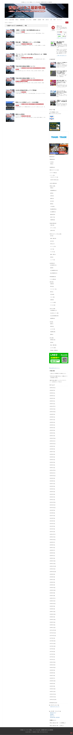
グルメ (51, 297)
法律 (51, 195)
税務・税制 (17, 81)
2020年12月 (52, 534)
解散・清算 (52, 254)
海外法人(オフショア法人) (39, 104)
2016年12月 (52, 662)
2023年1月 (52, 467)
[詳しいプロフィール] (53, 28)
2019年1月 (52, 595)
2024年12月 (52, 406)
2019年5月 (52, 584)
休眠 (51, 187)
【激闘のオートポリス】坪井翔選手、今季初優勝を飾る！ (62, 101)
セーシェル (52, 246)
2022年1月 (52, 499)
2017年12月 (52, 630)
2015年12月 (52, 694)
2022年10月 (52, 475)
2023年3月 (52, 462)
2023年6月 (52, 454)
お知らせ (47, 19)
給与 (51, 235)
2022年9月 (52, 478)
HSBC (51, 225)
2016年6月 (52, 678)
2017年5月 (52, 648)
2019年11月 (52, 568)
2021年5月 (52, 520)
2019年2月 (52, 592)
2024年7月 (52, 419)
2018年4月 (52, 619)
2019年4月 (52, 587)
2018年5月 (52, 616)
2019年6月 (52, 582)
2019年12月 (52, 566)
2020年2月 (52, 560)
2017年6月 (52, 646)
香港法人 (17, 19)
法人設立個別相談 (53, 315)
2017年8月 (52, 640)
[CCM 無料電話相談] (53, 44)
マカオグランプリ (53, 177)
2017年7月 (52, 643)
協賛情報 (51, 318)
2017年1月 (52, 659)
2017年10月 (52, 635)
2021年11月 (52, 504)
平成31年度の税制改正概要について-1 (25, 78)
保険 (51, 163)
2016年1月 (52, 691)
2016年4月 (52, 683)
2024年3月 (52, 430)
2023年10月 (52, 443)
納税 (51, 323)
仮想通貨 (34, 19)
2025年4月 (52, 398)
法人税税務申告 (53, 270)
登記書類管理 (52, 209)
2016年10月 (52, 667)
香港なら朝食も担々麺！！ (54, 722)
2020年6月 (52, 550)
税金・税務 (30, 57)
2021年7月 (52, 515)
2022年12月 (52, 470)
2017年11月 (52, 632)
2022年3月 (52, 494)
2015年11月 (52, 696)
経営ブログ (52, 715)
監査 (51, 267)
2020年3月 (52, 558)
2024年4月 (52, 427)
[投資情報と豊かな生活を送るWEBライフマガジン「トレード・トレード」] (58, 137)
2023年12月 (52, 438)
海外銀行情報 (22, 19)
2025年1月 (52, 403)
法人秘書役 (52, 211)
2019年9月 (52, 574)
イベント (51, 175)
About (54, 19)
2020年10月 (52, 539)
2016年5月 (52, 680)
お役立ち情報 (11, 19)
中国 (50, 321)
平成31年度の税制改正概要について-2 (25, 66)
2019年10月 (52, 571)
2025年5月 (52, 395)
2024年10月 (52, 411)
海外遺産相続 (52, 276)
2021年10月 (52, 507)
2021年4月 (52, 523)
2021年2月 (52, 528)
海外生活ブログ (53, 712)
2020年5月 (52, 552)
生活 (51, 294)
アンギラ (51, 251)
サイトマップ (59, 19)
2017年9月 (52, 638)
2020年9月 (52, 542)
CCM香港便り (52, 310)
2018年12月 (52, 598)
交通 (51, 299)
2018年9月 (52, 606)
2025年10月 (52, 387)
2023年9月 (52, 446)
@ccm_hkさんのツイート (54, 368)
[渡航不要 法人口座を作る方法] (58, 126)
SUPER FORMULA (53, 179)
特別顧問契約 (52, 190)
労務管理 (51, 219)
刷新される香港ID (20, 114)
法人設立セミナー (32, 104)
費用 (51, 203)
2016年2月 (52, 688)
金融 (51, 283)
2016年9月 (52, 670)
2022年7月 (52, 483)
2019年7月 (52, 579)
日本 (51, 19)
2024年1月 (52, 435)
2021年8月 (52, 512)
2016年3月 (52, 686)
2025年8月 (52, 390)
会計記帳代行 (52, 265)
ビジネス (51, 329)
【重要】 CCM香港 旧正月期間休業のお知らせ (28, 30)
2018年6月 (52, 614)
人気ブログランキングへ (54, 706)
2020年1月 (52, 563)
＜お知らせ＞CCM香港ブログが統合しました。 (58, 373)
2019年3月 (52, 590)
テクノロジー (52, 289)
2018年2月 (52, 624)
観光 (51, 291)
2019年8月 (52, 576)
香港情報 (51, 714)
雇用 (51, 193)
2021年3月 (52, 526)
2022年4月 (52, 491)
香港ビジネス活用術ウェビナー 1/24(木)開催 (27, 102)
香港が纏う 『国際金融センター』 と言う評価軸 (28, 42)
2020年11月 (52, 536)
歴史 (51, 286)
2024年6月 (52, 422)
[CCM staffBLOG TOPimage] (36, 11)
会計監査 (39, 19)
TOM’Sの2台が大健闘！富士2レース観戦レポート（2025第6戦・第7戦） (62, 72)
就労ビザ (51, 217)
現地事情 (51, 331)
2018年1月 (52, 627)
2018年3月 (52, 622)
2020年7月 (52, 547)
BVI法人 (51, 243)
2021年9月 (52, 510)
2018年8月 (52, 608)
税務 (51, 198)
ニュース (51, 259)
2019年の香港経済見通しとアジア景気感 (26, 90)
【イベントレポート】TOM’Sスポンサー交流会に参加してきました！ (62, 92)
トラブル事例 (52, 279)
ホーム (6, 19)
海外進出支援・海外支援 (54, 717)
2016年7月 (52, 675)
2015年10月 (52, 699)
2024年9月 (52, 414)
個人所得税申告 (53, 273)
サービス (51, 305)
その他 (51, 206)
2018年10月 (52, 603)
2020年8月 (52, 544)
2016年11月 (52, 664)
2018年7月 (52, 611)
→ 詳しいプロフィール (61, 37)
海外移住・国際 (53, 350)
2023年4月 (52, 459)
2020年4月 (52, 555)
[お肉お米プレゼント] (58, 149)
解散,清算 (52, 214)
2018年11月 (52, 600)
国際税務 (51, 159)
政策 (51, 326)
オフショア (52, 227)
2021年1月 (52, 531)
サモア (51, 249)
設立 (51, 201)
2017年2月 (52, 656)
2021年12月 (52, 502)
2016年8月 (52, 672)
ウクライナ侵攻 (52, 172)
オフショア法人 (28, 19)
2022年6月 (52, 486)
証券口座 (51, 230)
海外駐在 (51, 339)
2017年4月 (52, 651)
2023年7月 (52, 451)
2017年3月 (52, 654)
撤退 (51, 334)
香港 (43, 19)
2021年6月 (52, 518)
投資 (51, 257)
